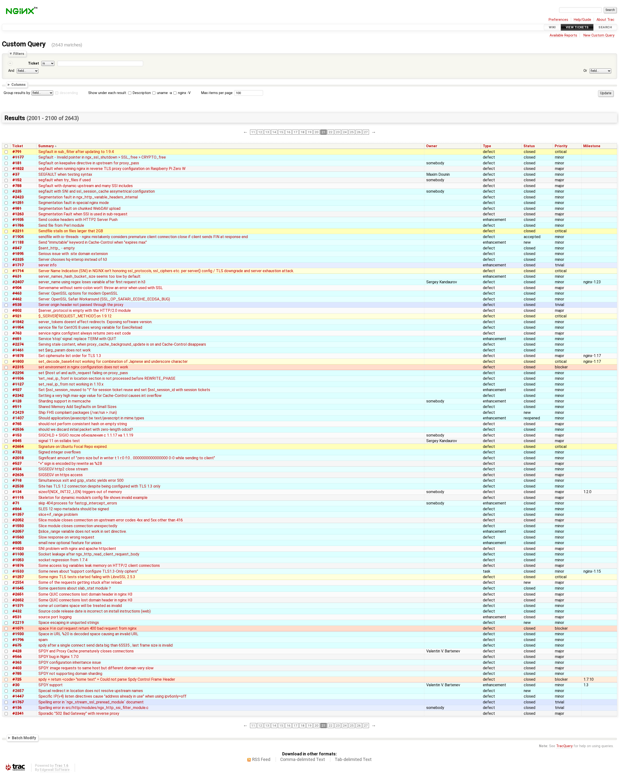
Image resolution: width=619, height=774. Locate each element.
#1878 (18, 355)
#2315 (18, 367)
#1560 (18, 537)
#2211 (18, 231)
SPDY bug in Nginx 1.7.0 (58, 656)
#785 (17, 673)
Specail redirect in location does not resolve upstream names (90, 690)
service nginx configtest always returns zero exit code (84, 333)
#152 (17, 180)
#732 (17, 452)
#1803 (18, 361)
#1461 (18, 350)
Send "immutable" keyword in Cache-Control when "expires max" (92, 242)
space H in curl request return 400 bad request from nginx (87, 628)
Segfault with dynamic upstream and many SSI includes (85, 185)
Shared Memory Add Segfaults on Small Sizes (77, 406)
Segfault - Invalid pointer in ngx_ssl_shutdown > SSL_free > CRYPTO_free (102, 157)
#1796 (18, 639)
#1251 (18, 202)
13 (267, 132)
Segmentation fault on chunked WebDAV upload (79, 208)
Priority (561, 146)
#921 (17, 316)
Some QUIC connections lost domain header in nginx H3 (85, 594)
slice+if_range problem (58, 514)
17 (295, 132)
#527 (17, 463)
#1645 (18, 588)
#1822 (18, 168)
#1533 (18, 571)
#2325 (18, 259)
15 (281, 132)
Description (141, 93)
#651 (17, 338)
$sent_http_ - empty (56, 248)
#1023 (18, 548)
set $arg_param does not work (64, 350)
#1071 (18, 628)
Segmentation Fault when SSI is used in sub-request (82, 214)
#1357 (18, 514)
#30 (15, 685)
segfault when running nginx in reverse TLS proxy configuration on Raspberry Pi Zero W (111, 168)
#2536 (18, 429)
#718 (17, 480)
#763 (17, 333)
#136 (17, 707)
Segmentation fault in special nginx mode (73, 202)
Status (529, 146)
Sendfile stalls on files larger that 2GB (70, 231)
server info (47, 265)
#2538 (18, 486)
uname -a (164, 93)
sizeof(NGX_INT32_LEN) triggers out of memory (80, 491)
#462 (17, 299)
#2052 (18, 520)
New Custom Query (598, 35)
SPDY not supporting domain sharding (70, 673)
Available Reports (563, 35)
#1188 (18, 242)
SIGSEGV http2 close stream (63, 469)
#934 (17, 469)
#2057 (18, 531)
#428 (17, 651)
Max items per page (217, 93)
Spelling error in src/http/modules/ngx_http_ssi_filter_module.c (93, 707)
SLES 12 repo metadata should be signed (73, 509)
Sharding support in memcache (64, 401)
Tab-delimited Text (353, 759)
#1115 (18, 497)
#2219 (18, 622)
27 (366, 132)
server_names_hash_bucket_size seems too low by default (89, 276)
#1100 (18, 554)
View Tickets (577, 27)
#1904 (18, 236)
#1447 (18, 696)
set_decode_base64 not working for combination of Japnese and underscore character (113, 361)
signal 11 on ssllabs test (59, 440)
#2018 (18, 458)
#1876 (18, 565)
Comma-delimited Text (302, 759)
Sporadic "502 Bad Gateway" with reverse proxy (78, 713)
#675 (17, 645)
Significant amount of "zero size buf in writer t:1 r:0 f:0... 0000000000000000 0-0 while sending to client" (126, 458)
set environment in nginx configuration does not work (83, 367)
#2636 (18, 475)
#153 (17, 435)
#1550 (18, 526)
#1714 (18, 271)
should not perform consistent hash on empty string (82, 424)
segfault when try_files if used (64, 180)
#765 (17, 424)
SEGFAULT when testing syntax (65, 174)
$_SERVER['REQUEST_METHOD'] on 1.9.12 (75, 316)
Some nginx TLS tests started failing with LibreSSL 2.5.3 (86, 577)
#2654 (18, 446)
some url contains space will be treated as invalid (80, 605)
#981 (17, 208)
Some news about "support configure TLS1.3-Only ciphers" (88, 571)
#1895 (18, 253)
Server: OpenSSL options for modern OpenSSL (78, 293)
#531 (17, 617)
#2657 (18, 690)
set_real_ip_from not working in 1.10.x (70, 384)
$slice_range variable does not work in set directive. (82, 531)
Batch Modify (24, 738)
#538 (17, 304)
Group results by (17, 93)
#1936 (18, 378)
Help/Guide (582, 20)
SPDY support (50, 685)
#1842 (18, 322)
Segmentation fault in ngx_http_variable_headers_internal (88, 197)
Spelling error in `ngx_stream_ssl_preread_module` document (91, 702)
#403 (17, 668)
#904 (17, 287)
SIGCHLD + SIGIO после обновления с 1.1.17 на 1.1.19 (85, 435)
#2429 (18, 412)
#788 (17, 185)
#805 (17, 542)
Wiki (552, 27)
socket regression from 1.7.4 (62, 560)
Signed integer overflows (59, 452)
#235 (17, 191)
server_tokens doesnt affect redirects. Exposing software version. (95, 322)
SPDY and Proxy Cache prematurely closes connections (86, 651)
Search (605, 27)
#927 (17, 389)
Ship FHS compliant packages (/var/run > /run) (77, 412)
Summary (46, 146)
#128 (17, 401)
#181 (17, 163)
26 (359, 132)
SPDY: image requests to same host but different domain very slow (96, 668)
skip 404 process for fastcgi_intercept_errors (77, 503)
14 (274, 132)
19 (309, 132)
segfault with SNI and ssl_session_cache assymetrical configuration (96, 191)
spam (43, 639)
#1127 (18, 384)
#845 (17, 440)
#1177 (18, 157)
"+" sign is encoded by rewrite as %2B (70, 463)
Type (487, 146)
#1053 (18, 560)
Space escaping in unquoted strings (68, 622)
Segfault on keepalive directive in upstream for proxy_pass (88, 163)
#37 (15, 174)
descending (69, 93)
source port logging (55, 617)
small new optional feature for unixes (70, 542)
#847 (17, 248)
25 (352, 132)
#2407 (18, 282)
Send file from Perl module (61, 225)
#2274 (18, 344)
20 (316, 132)
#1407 (18, 418)
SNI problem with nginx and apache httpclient (77, 548)
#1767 (18, 702)
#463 (17, 293)
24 (345, 132)
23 (338, 132)
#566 (17, 656)
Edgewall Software (55, 770)
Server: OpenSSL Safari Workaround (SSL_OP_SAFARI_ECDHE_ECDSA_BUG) (104, 299)
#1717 (18, 265)
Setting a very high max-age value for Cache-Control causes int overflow (100, 395)
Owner (431, 146)
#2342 (18, 395)
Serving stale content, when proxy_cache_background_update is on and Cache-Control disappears (122, 344)
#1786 (18, 225)
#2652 (18, 600)
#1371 (18, 605)
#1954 (18, 327)
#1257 (18, 577)
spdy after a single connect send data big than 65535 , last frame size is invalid (105, 645)
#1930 (18, 634)
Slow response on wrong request (66, 537)
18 (302, 132)
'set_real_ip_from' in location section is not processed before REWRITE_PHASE (106, 378)
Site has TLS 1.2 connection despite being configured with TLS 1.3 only (99, 486)
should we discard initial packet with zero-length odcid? (85, 429)
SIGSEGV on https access (60, 475)
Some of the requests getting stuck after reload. (80, 582)
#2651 (18, 594)
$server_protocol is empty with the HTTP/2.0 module (84, 310)
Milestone (591, 146)
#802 (17, 310)
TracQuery (564, 746)
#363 (17, 662)
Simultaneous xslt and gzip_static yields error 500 (81, 480)
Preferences (558, 20)
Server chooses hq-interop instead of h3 (72, 259)
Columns (18, 85)
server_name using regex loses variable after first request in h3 (92, 282)
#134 (17, 491)
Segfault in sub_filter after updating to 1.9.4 (76, 151)
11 (253, 132)
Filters (18, 54)
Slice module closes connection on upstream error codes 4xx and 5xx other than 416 (110, 520)
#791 (17, 151)
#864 (17, 509)
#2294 (18, 373)
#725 (17, 679)
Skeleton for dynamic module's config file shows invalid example (92, 497)
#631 (17, 276)
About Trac (605, 20)
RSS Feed (261, 759)
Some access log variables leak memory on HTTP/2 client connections (99, 565)
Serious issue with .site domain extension (73, 253)
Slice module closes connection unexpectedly (77, 526)
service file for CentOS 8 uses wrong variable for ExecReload (90, 327)
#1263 (18, 214)
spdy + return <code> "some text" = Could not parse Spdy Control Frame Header (106, 679)
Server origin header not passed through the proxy (80, 304)
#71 (15, 503)
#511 (17, 406)
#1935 (18, 219)
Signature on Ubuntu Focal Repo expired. (72, 446)
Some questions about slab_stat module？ (75, 588)
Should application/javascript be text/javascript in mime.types (91, 418)
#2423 (18, 197)
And (11, 71)
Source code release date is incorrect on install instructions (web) (94, 611)
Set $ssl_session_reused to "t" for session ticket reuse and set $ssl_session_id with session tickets (124, 389)
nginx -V (184, 93)
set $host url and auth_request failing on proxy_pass (83, 373)
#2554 (18, 582)
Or (585, 71)
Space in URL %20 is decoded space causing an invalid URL (88, 634)
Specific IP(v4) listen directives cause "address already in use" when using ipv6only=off (112, 696)
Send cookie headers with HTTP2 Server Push (78, 219)
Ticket (33, 63)
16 (288, 132)
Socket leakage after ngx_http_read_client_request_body (88, 554)
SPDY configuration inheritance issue (69, 662)
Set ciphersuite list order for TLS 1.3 (69, 355)
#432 (17, 611)
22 (330, 132)
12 (260, 132)
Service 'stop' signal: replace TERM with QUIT (77, 338)
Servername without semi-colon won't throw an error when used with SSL (100, 287)
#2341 (18, 713)
